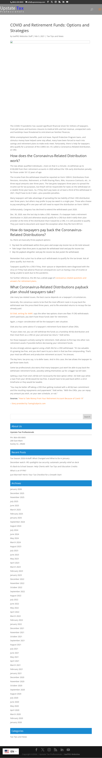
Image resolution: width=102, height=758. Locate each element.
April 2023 (14, 562)
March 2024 (15, 542)
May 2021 (14, 657)
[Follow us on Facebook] (48, 2)
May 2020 (14, 706)
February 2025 (16, 513)
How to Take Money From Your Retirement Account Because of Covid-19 (51, 398)
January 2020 (16, 722)
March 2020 (15, 714)
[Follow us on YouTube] (67, 2)
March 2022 (15, 616)
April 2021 (14, 661)
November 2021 (17, 632)
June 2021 (14, 653)
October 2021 (16, 636)
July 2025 (14, 501)
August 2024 (15, 526)
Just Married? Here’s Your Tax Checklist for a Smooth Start (35, 474)
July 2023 (14, 550)
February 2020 (16, 718)
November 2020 (17, 681)
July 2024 (14, 530)
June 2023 (14, 554)
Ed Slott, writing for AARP (21, 313)
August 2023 (15, 546)
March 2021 (15, 665)
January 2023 (16, 575)
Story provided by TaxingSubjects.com (29, 403)
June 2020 (14, 702)
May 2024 (14, 538)
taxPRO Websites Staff (22, 36)
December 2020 (17, 677)
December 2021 (17, 628)
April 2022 (14, 612)
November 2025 (17, 497)
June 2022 (14, 603)
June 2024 (14, 534)
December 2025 (17, 493)
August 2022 (15, 595)
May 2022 (14, 608)
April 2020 (14, 710)
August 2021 (15, 644)
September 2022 (17, 591)
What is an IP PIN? (18, 470)
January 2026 (16, 489)
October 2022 (16, 587)
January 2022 (16, 624)
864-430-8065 (20, 437)
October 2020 (16, 685)
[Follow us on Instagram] (56, 2)
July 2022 (14, 599)
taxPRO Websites (72, 754)
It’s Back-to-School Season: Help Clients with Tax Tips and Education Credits (43, 466)
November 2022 (17, 583)
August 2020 (15, 693)
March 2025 (15, 509)
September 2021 (17, 640)
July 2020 (14, 697)
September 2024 (17, 522)
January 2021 (16, 673)
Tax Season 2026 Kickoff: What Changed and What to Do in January (39, 458)
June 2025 (14, 505)
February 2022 (16, 620)
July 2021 (14, 648)
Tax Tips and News (55, 36)
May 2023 (14, 558)
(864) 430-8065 (17, 2)
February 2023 (16, 571)
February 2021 (16, 669)
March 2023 (15, 567)
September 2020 (17, 689)
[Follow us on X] (52, 2)
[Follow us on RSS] (59, 2)
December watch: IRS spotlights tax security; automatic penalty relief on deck (44, 462)
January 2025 (16, 517)
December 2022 (17, 579)
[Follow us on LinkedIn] (63, 2)
